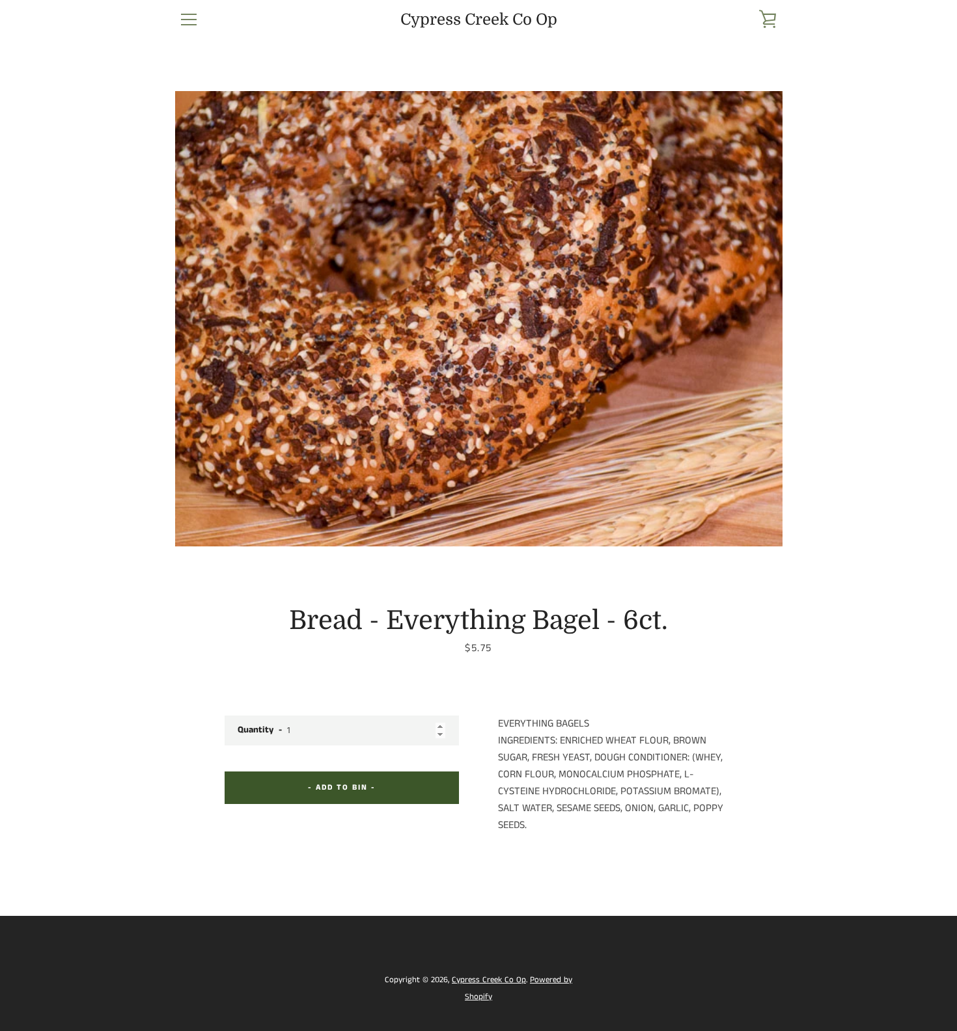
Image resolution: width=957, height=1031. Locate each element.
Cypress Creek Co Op (478, 19)
